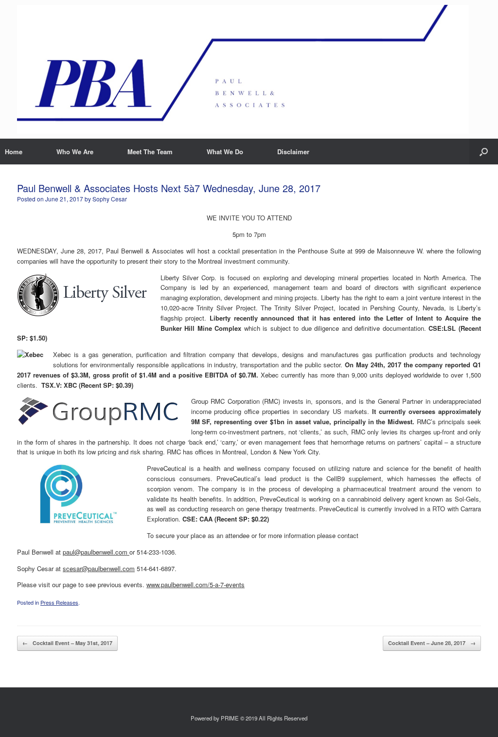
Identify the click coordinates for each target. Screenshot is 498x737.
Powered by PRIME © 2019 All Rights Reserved (249, 718)
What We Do (225, 151)
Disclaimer (293, 151)
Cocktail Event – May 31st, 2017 (67, 643)
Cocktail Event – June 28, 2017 (432, 643)
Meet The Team (150, 151)
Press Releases (59, 602)
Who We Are (74, 151)
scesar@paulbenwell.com (99, 568)
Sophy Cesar (109, 199)
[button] (483, 151)
